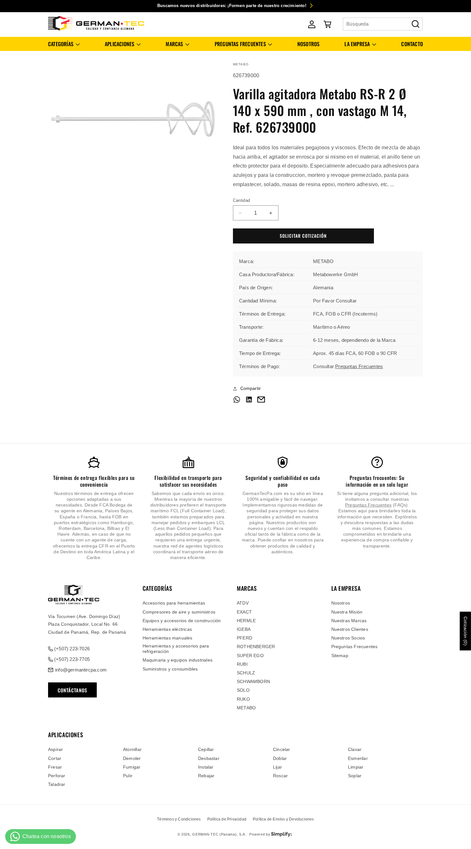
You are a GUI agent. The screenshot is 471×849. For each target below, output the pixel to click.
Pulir (127, 775)
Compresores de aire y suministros (179, 611)
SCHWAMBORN (253, 681)
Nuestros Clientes (349, 629)
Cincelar (281, 749)
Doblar (280, 758)
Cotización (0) (465, 631)
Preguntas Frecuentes (359, 366)
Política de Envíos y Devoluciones (283, 819)
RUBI (242, 664)
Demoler (132, 758)
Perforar (56, 775)
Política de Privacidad (226, 819)
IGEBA (244, 629)
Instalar (206, 767)
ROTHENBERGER (256, 646)
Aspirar (55, 749)
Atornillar (132, 749)
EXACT (244, 611)
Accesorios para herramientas (174, 603)
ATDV (243, 603)
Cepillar (206, 749)
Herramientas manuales (168, 637)
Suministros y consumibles (170, 669)
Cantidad (241, 200)
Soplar (354, 775)
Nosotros (340, 603)
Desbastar (208, 758)
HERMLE (246, 620)
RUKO (243, 699)
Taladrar (56, 784)
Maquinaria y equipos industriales (178, 660)
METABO (246, 707)
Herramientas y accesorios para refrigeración (176, 648)
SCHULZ (246, 672)
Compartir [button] (250, 388)
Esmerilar (358, 758)
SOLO (243, 690)
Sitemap (339, 655)
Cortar (54, 758)
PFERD (244, 637)
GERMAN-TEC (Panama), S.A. (219, 834)
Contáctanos (72, 690)
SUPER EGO (250, 655)
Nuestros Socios (348, 637)
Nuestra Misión (347, 611)
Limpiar (355, 767)
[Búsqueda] (416, 24)
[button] (64, 44)
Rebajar (206, 775)
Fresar (55, 767)
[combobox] (383, 24)
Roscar (280, 775)
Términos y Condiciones (179, 819)
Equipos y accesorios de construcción (182, 620)
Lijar (277, 767)
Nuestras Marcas (349, 620)
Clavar (354, 749)
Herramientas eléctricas (167, 629)
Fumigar (131, 767)
